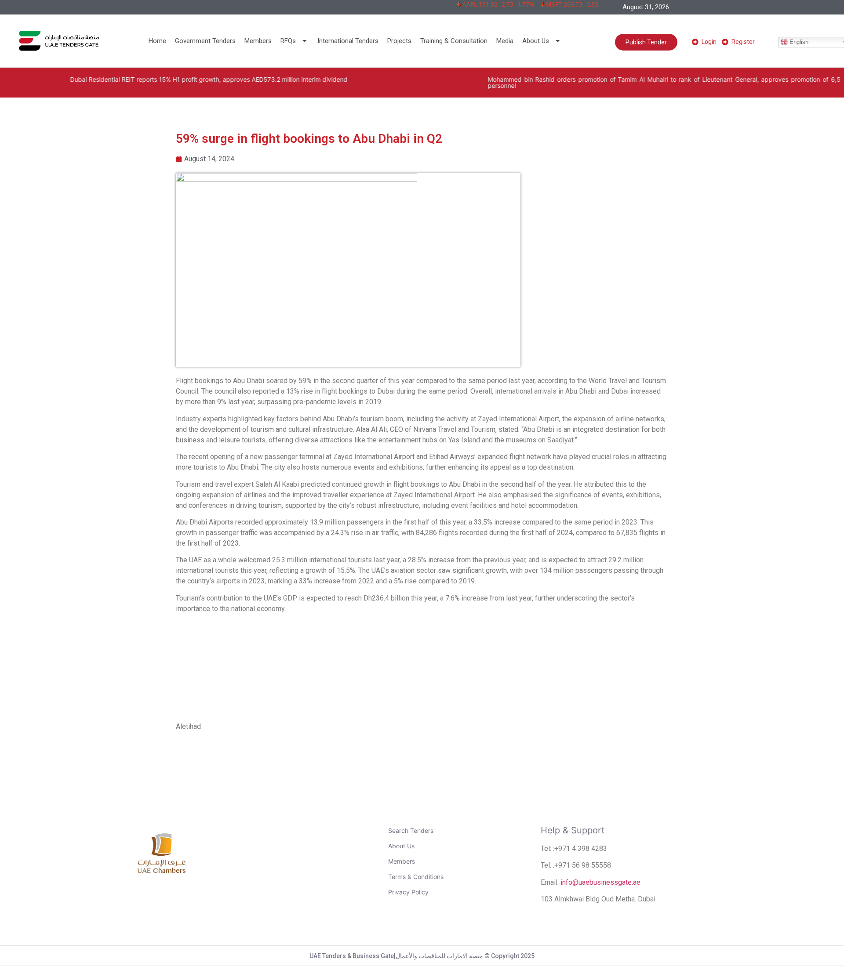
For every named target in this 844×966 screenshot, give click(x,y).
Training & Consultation (453, 41)
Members (258, 41)
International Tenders (347, 41)
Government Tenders (205, 41)
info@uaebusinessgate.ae (600, 882)
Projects (399, 41)
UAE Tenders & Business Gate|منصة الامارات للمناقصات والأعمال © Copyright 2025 (422, 955)
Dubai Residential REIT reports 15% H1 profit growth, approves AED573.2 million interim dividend (172, 79)
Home (157, 41)
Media (504, 41)
